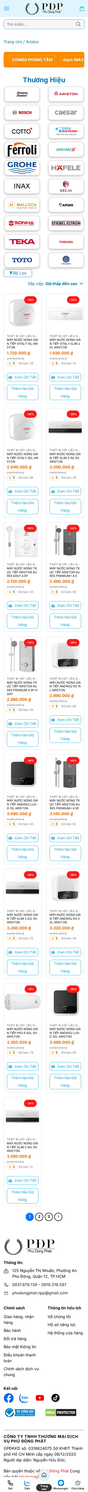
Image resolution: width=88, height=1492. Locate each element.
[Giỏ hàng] (81, 9)
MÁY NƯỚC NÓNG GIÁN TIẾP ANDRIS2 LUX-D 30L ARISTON (65, 1032)
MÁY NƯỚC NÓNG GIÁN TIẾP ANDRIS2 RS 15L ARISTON (65, 686)
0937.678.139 (24, 1284)
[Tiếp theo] (58, 1217)
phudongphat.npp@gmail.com (40, 1292)
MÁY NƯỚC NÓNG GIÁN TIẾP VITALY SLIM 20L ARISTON (65, 343)
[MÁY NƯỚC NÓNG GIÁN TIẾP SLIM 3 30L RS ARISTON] (22, 1116)
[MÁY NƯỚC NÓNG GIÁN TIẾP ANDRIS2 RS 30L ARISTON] (65, 887)
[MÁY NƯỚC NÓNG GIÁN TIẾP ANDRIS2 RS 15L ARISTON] (65, 655)
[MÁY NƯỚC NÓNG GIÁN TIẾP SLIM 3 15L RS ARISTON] (65, 426)
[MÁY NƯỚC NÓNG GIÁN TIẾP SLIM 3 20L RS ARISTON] (22, 887)
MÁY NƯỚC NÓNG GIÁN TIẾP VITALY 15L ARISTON (22, 343)
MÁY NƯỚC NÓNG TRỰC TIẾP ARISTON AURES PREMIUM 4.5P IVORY (22, 688)
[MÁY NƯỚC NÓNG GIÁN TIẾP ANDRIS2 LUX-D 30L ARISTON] (65, 1001)
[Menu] (7, 8)
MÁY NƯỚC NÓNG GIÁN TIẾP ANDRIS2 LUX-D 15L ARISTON (22, 804)
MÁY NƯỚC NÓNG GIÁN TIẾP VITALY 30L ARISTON (22, 457)
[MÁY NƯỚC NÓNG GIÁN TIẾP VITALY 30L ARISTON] (22, 426)
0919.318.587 (53, 1284)
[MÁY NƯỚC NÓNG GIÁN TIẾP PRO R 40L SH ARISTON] (22, 1001)
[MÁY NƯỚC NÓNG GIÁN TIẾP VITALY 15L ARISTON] (22, 312)
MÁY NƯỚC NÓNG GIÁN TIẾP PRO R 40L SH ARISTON (22, 1032)
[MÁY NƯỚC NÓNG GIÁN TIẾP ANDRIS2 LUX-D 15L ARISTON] (22, 773)
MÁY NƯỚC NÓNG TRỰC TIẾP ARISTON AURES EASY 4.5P (22, 572)
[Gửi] (78, 24)
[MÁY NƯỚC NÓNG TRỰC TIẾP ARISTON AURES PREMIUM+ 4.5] (65, 541)
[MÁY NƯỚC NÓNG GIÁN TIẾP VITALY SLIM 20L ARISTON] (65, 312)
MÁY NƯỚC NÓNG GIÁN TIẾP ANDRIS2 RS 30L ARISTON (65, 918)
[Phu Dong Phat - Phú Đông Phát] (44, 8)
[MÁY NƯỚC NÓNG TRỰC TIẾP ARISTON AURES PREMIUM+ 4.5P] (65, 773)
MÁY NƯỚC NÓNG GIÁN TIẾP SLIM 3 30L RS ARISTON (22, 1147)
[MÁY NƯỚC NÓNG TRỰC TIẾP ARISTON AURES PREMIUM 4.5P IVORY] (22, 655)
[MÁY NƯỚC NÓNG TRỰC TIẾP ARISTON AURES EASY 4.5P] (22, 541)
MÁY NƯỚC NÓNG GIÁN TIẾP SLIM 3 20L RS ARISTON (22, 918)
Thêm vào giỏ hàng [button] (22, 392)
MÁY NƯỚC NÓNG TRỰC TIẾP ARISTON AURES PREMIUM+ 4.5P (65, 804)
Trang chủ (13, 41)
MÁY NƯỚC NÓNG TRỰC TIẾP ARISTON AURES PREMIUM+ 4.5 (65, 572)
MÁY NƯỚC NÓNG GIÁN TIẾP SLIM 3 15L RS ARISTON (65, 457)
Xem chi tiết (25, 377)
